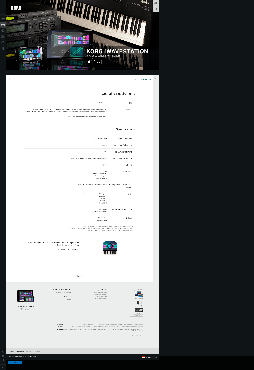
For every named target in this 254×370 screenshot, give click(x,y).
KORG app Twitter (102, 296)
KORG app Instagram (101, 298)
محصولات (37, 351)
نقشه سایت (152, 351)
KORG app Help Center (100, 292)
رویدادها (69, 299)
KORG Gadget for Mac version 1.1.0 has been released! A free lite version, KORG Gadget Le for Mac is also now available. (107, 326)
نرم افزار (28, 351)
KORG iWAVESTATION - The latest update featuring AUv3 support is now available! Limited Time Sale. (113, 324)
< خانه (79, 275)
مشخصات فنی (146, 79)
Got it (15, 362)
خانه (135, 79)
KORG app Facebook (101, 294)
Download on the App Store (63, 292)
